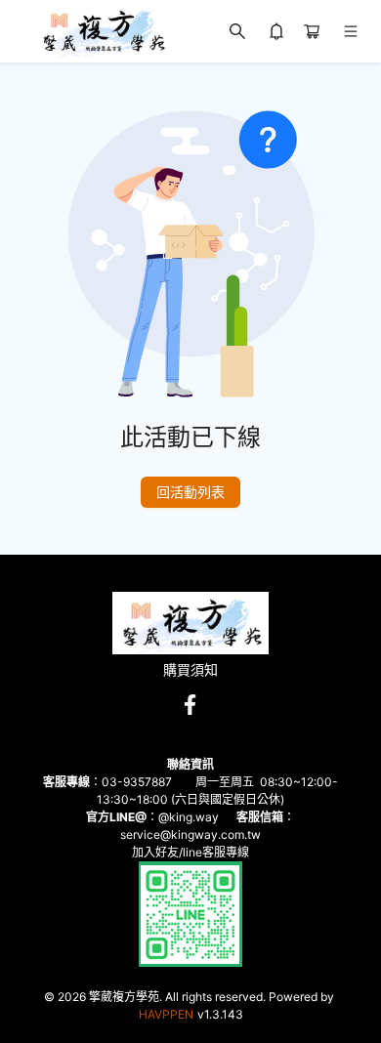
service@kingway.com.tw (190, 834)
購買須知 (190, 670)
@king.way (188, 817)
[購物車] (311, 31)
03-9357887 (137, 781)
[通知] (276, 31)
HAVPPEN (166, 1014)
